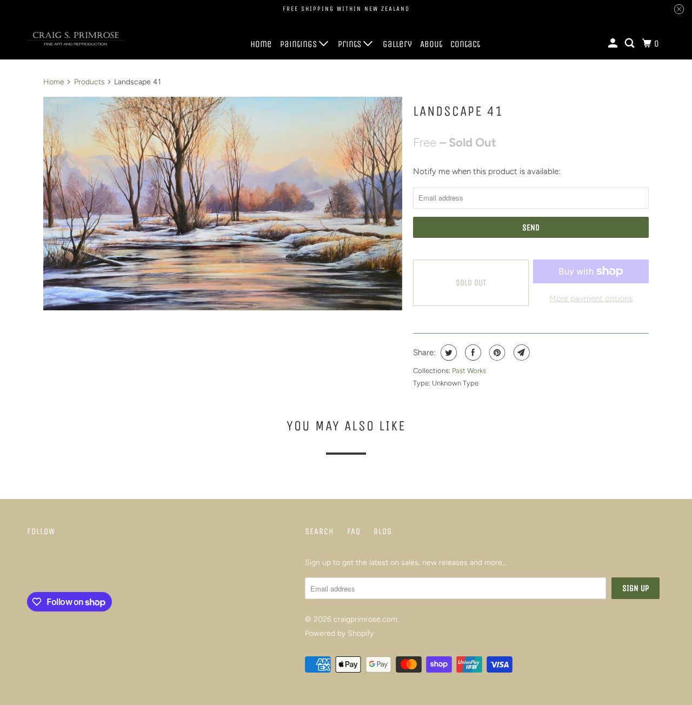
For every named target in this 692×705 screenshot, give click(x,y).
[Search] (630, 43)
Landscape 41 (458, 111)
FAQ (354, 531)
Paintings (299, 44)
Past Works (469, 371)
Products (89, 82)
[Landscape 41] (222, 204)
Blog (383, 531)
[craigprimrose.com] (75, 38)
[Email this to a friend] (520, 352)
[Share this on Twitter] (447, 352)
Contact (465, 44)
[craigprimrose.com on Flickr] (29, 566)
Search (319, 531)
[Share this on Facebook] (471, 352)
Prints (350, 44)
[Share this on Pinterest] (496, 352)
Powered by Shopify (339, 633)
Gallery (397, 44)
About (431, 44)
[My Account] (613, 43)
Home (261, 44)
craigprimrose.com (365, 619)
